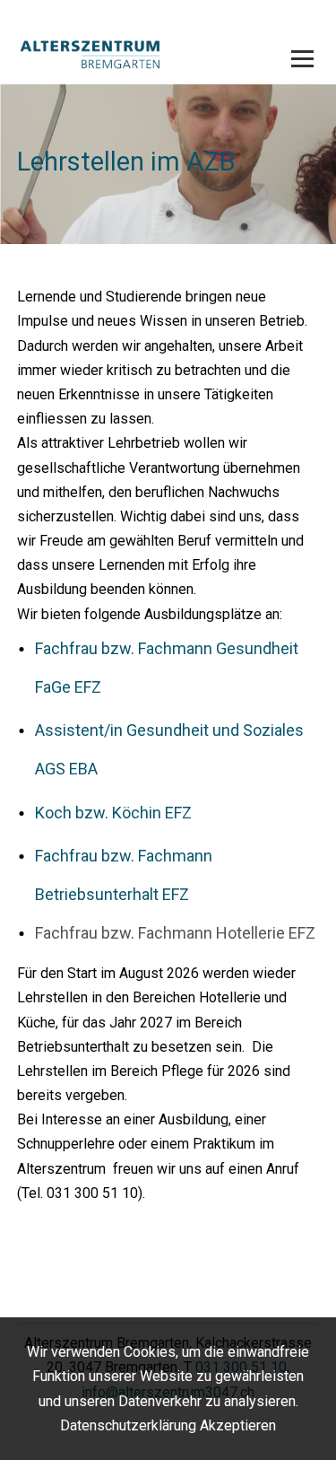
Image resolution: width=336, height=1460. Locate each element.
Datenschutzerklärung (128, 1425)
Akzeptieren (238, 1425)
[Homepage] (138, 56)
